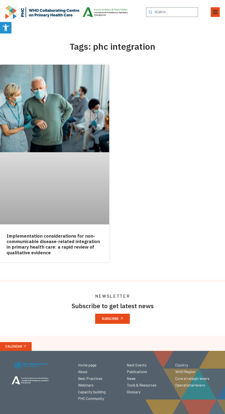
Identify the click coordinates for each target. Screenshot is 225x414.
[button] (5, 27)
